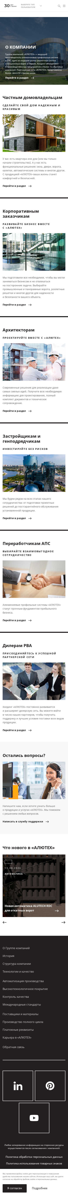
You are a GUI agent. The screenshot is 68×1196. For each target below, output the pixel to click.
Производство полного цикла (23, 1022)
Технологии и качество (18, 972)
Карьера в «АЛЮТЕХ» (17, 1038)
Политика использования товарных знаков (34, 1163)
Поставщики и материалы (20, 1014)
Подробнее (39, 1188)
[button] (4, 922)
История (8, 956)
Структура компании (17, 964)
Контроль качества (16, 997)
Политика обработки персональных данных (34, 1157)
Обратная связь (14, 1047)
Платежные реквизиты (18, 1030)
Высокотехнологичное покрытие (25, 989)
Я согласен (14, 1188)
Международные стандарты (22, 1005)
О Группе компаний (16, 948)
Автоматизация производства (23, 981)
